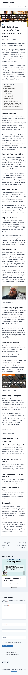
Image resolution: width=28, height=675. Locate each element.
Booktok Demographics (9, 88)
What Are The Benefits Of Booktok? (13, 103)
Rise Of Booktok (7, 86)
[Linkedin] (5, 662)
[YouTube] (8, 662)
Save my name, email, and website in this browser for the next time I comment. (13, 641)
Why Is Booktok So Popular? (12, 101)
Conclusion (7, 108)
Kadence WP (14, 671)
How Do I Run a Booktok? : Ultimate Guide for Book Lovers (7, 543)
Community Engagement (10, 95)
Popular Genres (7, 93)
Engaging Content (8, 90)
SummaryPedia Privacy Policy (11, 654)
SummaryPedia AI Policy (10, 652)
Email (4, 631)
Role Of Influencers (8, 96)
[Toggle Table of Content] (20, 84)
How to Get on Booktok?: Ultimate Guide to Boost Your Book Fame (21, 543)
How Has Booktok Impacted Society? (14, 104)
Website (5, 637)
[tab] (11, 587)
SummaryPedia (6, 39)
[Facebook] (3, 662)
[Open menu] (25, 3)
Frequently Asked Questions (10, 100)
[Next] (24, 573)
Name (5, 624)
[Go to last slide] (4, 573)
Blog (3, 24)
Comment (6, 605)
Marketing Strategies (9, 98)
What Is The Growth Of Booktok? (13, 106)
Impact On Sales (8, 91)
